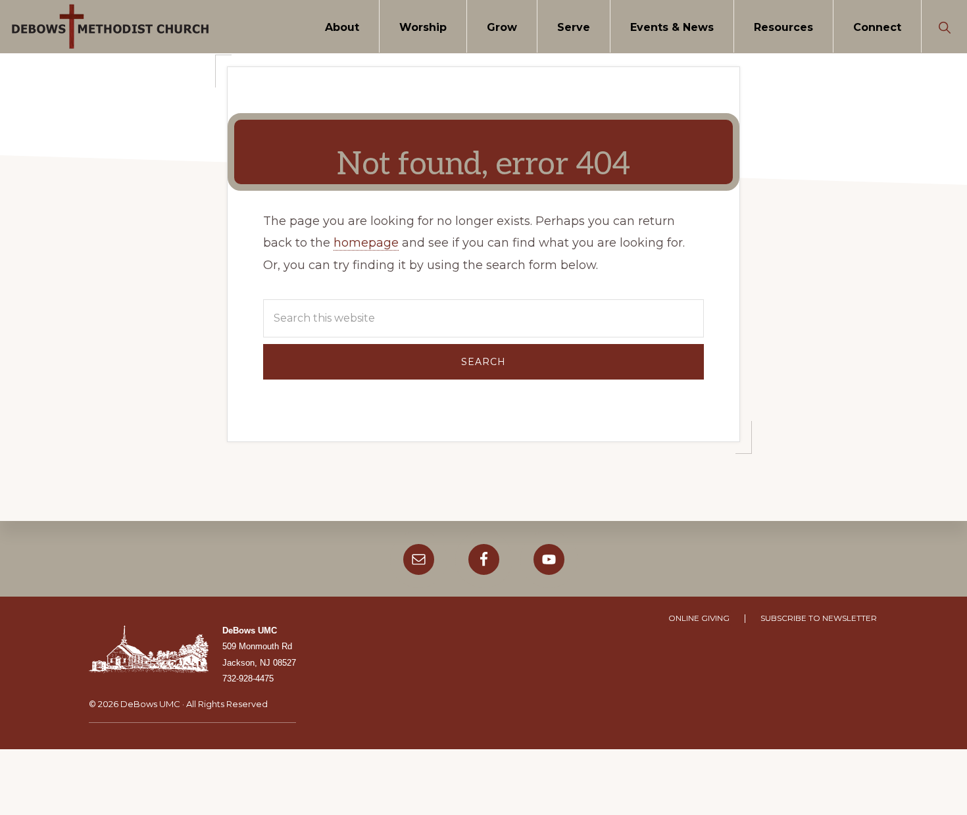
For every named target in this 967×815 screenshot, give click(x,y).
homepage (366, 242)
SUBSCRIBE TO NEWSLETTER (818, 618)
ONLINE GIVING (699, 618)
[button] (944, 26)
